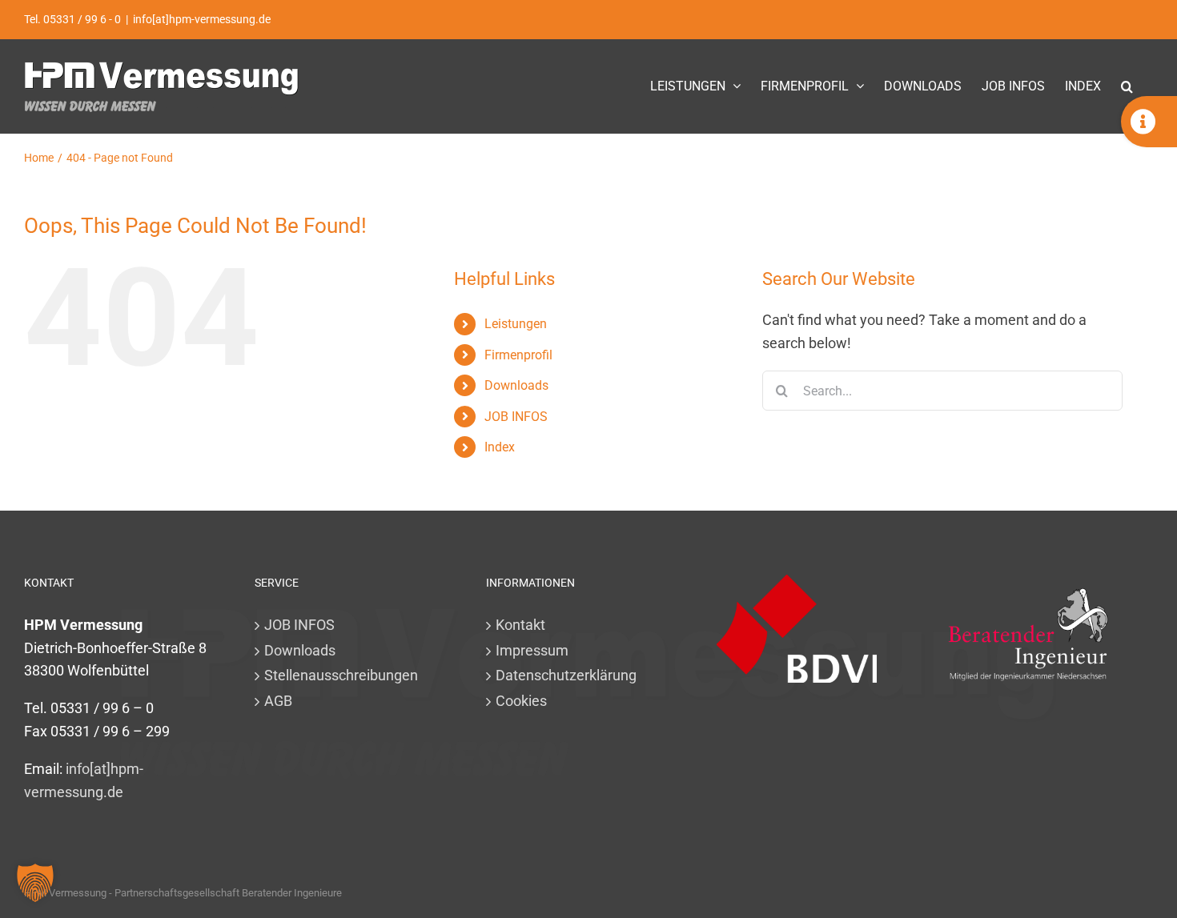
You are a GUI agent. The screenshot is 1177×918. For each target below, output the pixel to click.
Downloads (516, 385)
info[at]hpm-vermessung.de (202, 19)
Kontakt (520, 624)
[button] (1127, 86)
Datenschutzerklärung (566, 675)
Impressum (532, 650)
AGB (278, 700)
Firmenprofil (518, 355)
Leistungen (515, 323)
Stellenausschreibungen (341, 675)
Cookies (521, 700)
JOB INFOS (516, 416)
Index (499, 447)
